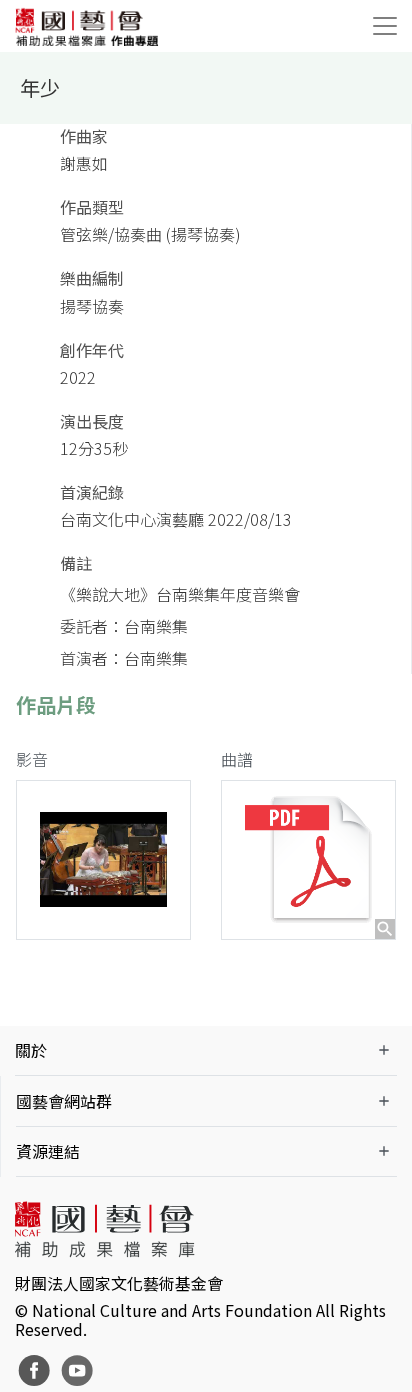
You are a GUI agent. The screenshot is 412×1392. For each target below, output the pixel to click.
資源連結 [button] (48, 1151)
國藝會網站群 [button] (64, 1101)
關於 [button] (31, 1050)
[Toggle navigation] (385, 26)
